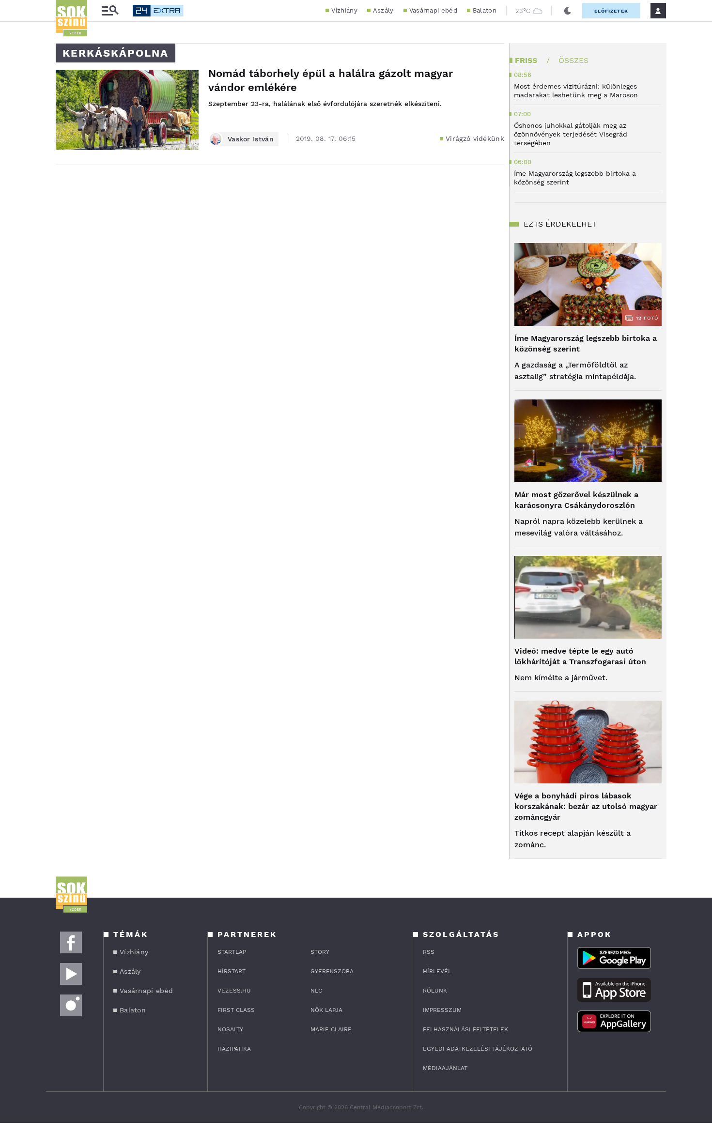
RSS (428, 951)
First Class (236, 1010)
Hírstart (231, 971)
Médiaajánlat (445, 1068)
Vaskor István (251, 139)
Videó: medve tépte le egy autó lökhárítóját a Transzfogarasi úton (580, 656)
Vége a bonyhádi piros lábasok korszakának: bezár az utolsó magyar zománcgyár (585, 806)
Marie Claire (331, 1029)
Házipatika (234, 1048)
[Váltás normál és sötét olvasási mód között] (567, 10)
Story (319, 951)
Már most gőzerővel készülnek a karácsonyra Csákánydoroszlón (576, 500)
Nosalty (230, 1029)
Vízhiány (344, 10)
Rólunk (435, 990)
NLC (316, 990)
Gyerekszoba (332, 971)
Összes (573, 60)
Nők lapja (326, 1010)
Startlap (231, 951)
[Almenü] (110, 11)
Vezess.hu (234, 990)
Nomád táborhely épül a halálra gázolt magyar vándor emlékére (330, 80)
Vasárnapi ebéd (433, 10)
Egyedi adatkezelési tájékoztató (477, 1048)
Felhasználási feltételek (465, 1029)
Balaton (484, 10)
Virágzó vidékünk (475, 138)
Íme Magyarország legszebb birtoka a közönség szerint (585, 343)
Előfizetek (611, 11)
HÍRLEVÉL (437, 971)
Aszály (383, 10)
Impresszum (442, 1010)
